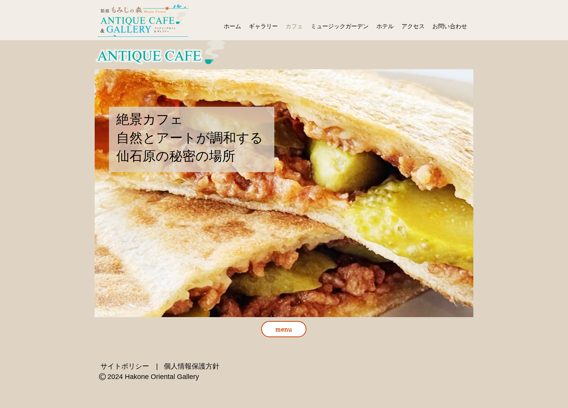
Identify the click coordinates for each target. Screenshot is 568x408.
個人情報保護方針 (191, 366)
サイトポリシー (124, 366)
